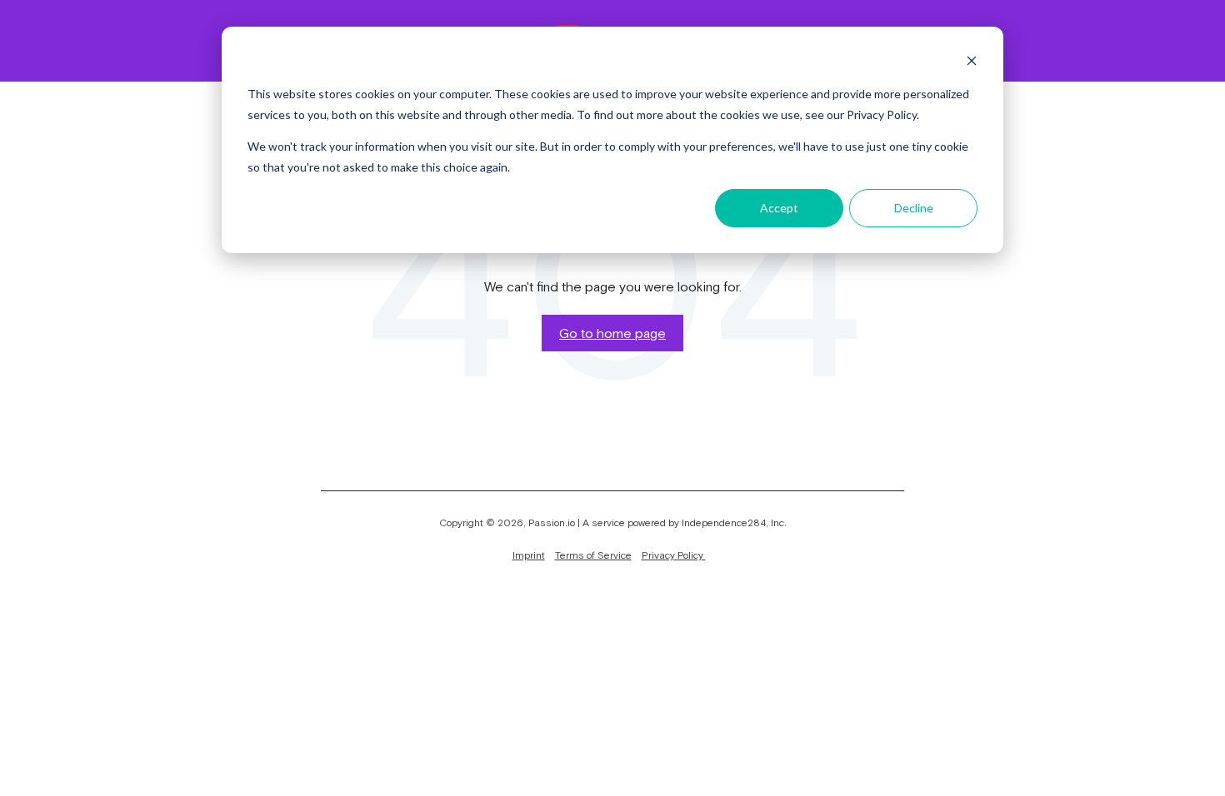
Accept (779, 208)
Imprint (528, 555)
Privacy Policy (674, 555)
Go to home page (612, 333)
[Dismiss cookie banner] (972, 62)
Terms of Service (593, 555)
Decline (913, 208)
